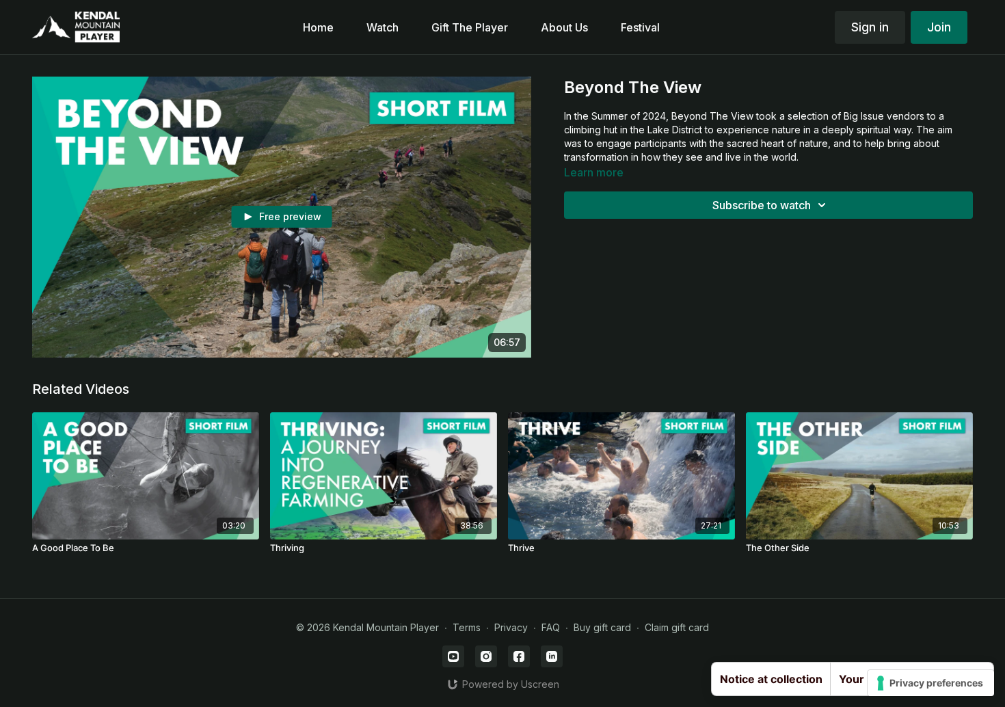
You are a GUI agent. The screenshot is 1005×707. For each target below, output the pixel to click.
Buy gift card (602, 627)
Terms (467, 627)
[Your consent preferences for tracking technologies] (931, 683)
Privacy (511, 627)
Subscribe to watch (761, 205)
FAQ (550, 627)
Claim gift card (677, 627)
